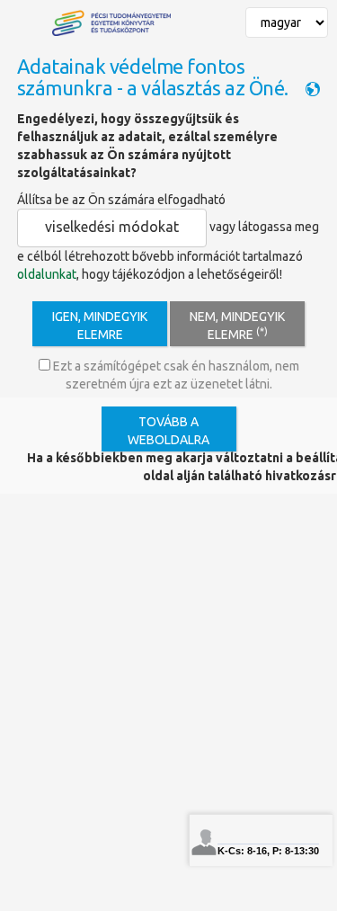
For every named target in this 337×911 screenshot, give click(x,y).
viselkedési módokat (112, 227)
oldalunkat (46, 274)
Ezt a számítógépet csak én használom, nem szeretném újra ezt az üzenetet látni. (174, 375)
